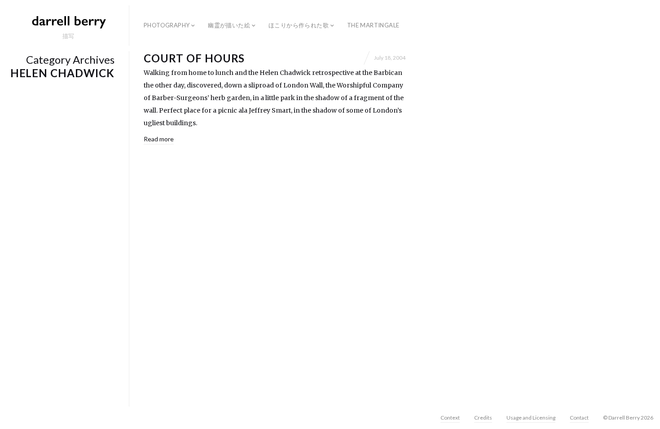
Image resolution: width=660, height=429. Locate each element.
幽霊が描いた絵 (229, 25)
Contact (579, 417)
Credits (483, 417)
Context (450, 417)
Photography (166, 25)
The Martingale (373, 25)
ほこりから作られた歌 (298, 25)
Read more (159, 139)
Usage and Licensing (530, 417)
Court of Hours (194, 58)
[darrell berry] (68, 22)
